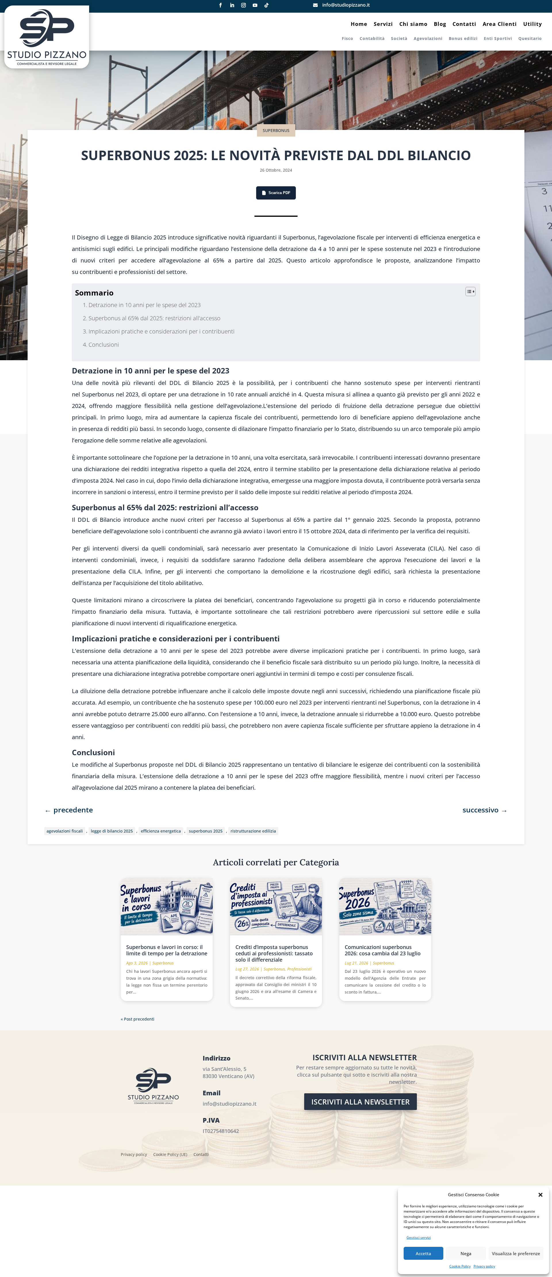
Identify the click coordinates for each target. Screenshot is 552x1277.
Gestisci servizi (419, 1237)
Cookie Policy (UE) (170, 1155)
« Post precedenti (137, 1019)
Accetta (423, 1253)
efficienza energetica (161, 831)
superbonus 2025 (206, 831)
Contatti (464, 24)
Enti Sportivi (498, 39)
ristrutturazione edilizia (253, 831)
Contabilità (372, 39)
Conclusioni (104, 344)
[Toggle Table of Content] (467, 291)
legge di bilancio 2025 (112, 831)
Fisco (347, 39)
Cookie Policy (460, 1266)
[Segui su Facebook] (220, 5)
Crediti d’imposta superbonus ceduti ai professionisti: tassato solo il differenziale (274, 953)
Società (399, 39)
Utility (532, 24)
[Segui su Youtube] (255, 5)
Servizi (383, 24)
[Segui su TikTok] (266, 5)
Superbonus (276, 130)
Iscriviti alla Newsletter (360, 1102)
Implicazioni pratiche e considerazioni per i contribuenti (162, 331)
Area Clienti (500, 24)
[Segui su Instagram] (243, 5)
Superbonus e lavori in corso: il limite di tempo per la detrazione (166, 950)
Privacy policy (484, 1266)
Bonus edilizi (463, 39)
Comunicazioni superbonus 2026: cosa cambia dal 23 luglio (383, 950)
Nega (466, 1253)
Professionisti (299, 969)
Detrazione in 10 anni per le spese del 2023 (145, 305)
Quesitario (530, 39)
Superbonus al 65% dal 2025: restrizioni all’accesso (155, 318)
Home (359, 24)
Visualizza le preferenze (516, 1253)
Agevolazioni (428, 39)
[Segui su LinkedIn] (232, 5)
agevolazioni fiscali (65, 831)
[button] (540, 1195)
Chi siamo (413, 24)
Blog (440, 24)
